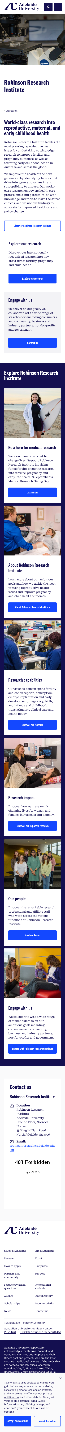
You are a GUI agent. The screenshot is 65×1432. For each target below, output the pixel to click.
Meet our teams (32, 935)
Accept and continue (17, 1421)
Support (40, 1273)
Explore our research (32, 279)
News (7, 1311)
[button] (60, 1378)
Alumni (8, 1295)
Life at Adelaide (44, 1250)
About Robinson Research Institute (32, 607)
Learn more (32, 492)
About (38, 1258)
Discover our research (32, 725)
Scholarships (12, 1303)
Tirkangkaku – (24, 1322)
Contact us (32, 343)
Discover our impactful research (33, 826)
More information (47, 1421)
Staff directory (44, 1295)
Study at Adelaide (15, 1250)
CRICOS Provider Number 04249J (40, 1332)
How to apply (12, 1266)
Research (9, 1258)
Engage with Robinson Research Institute (32, 1049)
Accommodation (45, 1303)
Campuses (41, 1266)
